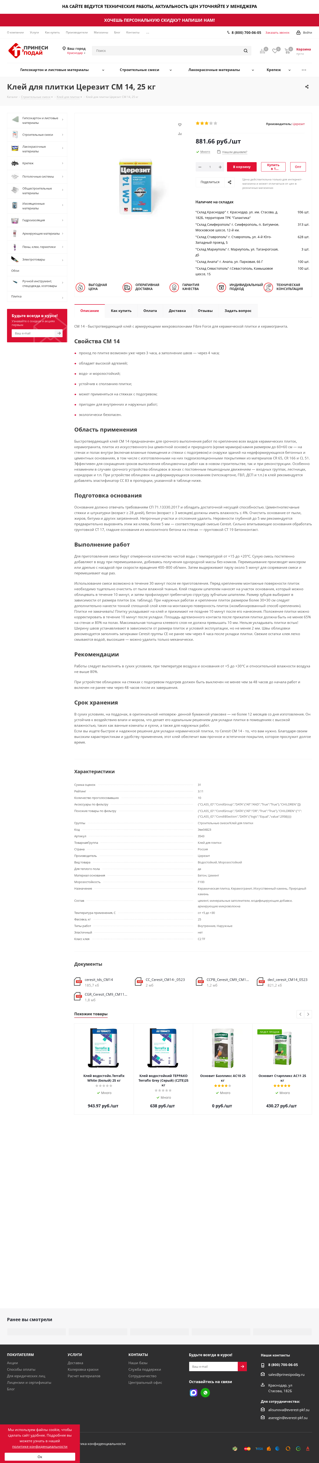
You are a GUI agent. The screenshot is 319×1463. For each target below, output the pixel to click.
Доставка (75, 1362)
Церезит (299, 124)
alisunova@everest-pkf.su (288, 1409)
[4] (211, 123)
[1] (198, 123)
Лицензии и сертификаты (29, 1382)
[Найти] (245, 50)
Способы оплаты (21, 1369)
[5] (215, 123)
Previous (301, 1014)
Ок (40, 1456)
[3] (207, 123)
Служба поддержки (144, 1369)
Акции (12, 1362)
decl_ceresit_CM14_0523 (288, 979)
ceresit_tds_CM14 (99, 979)
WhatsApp (205, 1392)
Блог (11, 1389)
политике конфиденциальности (39, 1446)
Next (308, 1014)
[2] (202, 123)
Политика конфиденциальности (98, 1443)
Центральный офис (145, 1382)
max (193, 1392)
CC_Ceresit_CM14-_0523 (165, 979)
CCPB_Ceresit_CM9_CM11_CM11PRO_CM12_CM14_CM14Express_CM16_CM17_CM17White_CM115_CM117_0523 (228, 979)
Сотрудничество (142, 1376)
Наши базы (138, 1362)
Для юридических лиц (26, 1376)
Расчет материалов (84, 1376)
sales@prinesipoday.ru (286, 1374)
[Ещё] (304, 70)
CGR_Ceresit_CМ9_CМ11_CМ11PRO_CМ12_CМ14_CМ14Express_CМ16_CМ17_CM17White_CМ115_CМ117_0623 (106, 994)
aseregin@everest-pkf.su (288, 1417)
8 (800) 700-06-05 (246, 32)
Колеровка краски (83, 1369)
